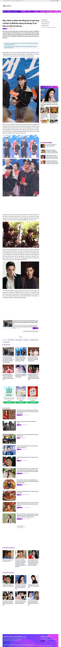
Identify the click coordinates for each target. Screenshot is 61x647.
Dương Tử (26, 339)
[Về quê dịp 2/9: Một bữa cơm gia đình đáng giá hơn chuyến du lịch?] (45, 110)
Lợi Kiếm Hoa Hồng (20, 52)
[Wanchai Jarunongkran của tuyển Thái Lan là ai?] (8, 554)
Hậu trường (19, 424)
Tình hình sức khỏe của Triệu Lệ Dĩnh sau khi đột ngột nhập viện (33, 586)
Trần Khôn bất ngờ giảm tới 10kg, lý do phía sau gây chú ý (27, 458)
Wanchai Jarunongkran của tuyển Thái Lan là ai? (8, 560)
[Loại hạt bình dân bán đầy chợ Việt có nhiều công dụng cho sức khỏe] (9, 496)
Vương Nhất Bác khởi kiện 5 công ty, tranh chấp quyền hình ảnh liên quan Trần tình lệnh (33, 602)
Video (56, 11)
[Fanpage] (50, 0)
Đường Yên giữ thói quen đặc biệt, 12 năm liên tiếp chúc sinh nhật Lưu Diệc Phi (20, 602)
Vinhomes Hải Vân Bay (51, 27)
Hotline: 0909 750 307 (19, 0)
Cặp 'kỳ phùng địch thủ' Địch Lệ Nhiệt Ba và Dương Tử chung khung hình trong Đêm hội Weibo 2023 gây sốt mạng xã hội (33, 377)
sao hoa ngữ (6, 342)
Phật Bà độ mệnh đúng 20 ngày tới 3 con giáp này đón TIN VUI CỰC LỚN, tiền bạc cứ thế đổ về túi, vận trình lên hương (27, 504)
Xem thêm (36, 328)
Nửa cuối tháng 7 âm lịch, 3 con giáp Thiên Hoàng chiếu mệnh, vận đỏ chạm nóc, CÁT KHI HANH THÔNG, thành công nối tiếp (28, 481)
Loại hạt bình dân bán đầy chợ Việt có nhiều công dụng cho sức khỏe (27, 492)
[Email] (57, 0)
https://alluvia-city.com (45, 25)
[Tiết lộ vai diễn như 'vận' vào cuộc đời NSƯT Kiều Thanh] (9, 426)
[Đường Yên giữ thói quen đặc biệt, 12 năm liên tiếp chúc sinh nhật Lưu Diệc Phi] (20, 595)
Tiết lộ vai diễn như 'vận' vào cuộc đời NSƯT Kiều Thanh (26, 422)
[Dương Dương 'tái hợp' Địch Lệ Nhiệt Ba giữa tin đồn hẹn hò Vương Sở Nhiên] (20, 369)
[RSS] (56, 0)
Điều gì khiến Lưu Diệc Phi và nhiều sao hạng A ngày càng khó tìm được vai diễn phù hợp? (20, 586)
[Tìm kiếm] (56, 13)
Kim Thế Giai (11, 339)
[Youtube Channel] (54, 0)
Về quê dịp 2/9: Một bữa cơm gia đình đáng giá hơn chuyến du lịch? (44, 116)
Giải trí (22, 11)
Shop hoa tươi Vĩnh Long (45, 21)
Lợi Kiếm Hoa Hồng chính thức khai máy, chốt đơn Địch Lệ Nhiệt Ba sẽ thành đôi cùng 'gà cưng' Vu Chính (21, 44)
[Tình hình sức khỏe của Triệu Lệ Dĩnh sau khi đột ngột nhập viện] (33, 579)
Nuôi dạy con (49, 11)
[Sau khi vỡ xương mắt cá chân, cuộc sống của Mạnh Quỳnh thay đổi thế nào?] (9, 450)
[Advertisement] (34, 6)
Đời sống (15, 11)
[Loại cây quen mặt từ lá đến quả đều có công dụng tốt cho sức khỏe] (45, 122)
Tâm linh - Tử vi (19, 473)
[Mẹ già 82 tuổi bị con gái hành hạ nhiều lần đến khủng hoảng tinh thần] (9, 439)
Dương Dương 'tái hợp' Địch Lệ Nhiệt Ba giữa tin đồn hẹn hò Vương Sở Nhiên (20, 375)
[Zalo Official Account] (52, 0)
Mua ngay (9, 402)
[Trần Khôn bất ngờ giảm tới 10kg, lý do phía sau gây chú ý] (9, 461)
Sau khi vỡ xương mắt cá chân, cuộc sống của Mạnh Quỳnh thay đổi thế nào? (27, 446)
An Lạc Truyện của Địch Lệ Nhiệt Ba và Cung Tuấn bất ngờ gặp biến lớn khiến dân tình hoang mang (20, 47)
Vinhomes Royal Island (45, 23)
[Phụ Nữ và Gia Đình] (7, 5)
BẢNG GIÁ (42, 640)
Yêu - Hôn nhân (8, 11)
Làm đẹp (29, 11)
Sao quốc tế (5, 28)
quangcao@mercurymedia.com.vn (49, 639)
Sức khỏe (36, 11)
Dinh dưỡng (42, 11)
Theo (30, 331)
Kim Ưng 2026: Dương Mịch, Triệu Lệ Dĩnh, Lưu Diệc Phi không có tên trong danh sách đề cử (8, 602)
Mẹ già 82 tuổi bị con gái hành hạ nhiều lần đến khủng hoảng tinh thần (27, 435)
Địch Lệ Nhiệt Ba (31, 52)
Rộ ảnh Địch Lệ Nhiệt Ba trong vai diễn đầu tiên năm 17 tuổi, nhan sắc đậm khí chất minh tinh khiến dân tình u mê (8, 377)
